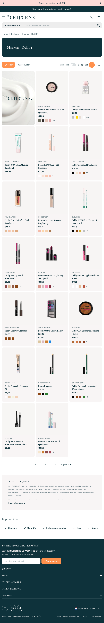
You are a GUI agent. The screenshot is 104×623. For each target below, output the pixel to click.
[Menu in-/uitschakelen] (3, 17)
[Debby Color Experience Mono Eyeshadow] (52, 87)
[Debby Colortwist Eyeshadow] (85, 142)
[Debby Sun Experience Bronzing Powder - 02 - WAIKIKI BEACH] (76, 341)
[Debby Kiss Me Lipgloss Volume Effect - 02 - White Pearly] (76, 286)
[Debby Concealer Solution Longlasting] (52, 197)
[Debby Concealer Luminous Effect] (18, 363)
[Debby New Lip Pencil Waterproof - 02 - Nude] (9, 286)
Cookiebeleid (96, 616)
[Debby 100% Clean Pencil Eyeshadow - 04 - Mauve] (50, 452)
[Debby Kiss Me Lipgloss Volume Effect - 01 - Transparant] (73, 286)
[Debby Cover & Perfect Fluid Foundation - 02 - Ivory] (9, 231)
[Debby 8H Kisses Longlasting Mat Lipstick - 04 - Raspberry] (50, 286)
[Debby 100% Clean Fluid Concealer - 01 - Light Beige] (43, 176)
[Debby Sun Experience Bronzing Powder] (85, 308)
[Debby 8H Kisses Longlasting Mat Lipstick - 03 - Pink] (46, 286)
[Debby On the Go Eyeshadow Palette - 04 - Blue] (50, 341)
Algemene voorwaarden (68, 616)
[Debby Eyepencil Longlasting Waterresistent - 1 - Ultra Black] (73, 397)
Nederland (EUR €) (87, 608)
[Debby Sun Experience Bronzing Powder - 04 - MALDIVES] (84, 341)
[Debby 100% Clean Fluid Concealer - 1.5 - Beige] (46, 176)
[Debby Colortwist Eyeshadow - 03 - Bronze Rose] (80, 172)
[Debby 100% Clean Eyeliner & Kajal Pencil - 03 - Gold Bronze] (80, 231)
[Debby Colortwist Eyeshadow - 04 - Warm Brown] (84, 172)
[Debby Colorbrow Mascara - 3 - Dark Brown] (13, 338)
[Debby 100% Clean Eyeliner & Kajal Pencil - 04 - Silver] (84, 231)
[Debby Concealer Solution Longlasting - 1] (39, 231)
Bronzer (76, 327)
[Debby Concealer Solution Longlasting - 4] (50, 231)
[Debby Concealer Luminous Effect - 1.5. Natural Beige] (13, 397)
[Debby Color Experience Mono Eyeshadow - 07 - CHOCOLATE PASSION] (43, 120)
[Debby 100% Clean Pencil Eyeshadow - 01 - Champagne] (39, 452)
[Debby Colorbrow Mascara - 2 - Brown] (9, 338)
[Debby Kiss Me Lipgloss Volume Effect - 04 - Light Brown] (84, 286)
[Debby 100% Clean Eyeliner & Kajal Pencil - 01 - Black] (73, 231)
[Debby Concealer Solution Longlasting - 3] (46, 231)
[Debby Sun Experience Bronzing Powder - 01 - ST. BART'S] (73, 341)
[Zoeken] (98, 25)
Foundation (10, 217)
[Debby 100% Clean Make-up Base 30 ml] (18, 142)
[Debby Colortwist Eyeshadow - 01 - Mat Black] (73, 172)
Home (5, 34)
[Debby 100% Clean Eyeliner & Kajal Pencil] (85, 197)
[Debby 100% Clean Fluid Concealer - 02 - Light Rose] (50, 176)
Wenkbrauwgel (12, 327)
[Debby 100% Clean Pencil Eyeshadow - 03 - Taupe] (46, 452)
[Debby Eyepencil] (52, 363)
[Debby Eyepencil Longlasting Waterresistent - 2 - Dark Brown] (76, 397)
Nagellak (76, 106)
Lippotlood (10, 272)
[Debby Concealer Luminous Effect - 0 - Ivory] (6, 397)
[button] (3, 3)
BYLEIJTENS (15, 616)
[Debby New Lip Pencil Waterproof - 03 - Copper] (13, 286)
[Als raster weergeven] (92, 65)
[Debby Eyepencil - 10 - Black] (43, 394)
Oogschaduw (44, 106)
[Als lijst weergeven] (99, 65)
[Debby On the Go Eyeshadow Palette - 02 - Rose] (43, 341)
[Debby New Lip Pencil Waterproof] (18, 253)
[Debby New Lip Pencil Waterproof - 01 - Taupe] (6, 286)
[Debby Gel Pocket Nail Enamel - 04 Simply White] (84, 117)
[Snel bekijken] (65, 76)
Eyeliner (76, 217)
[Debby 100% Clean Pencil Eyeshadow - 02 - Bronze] (43, 452)
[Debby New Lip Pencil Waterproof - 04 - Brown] (16, 286)
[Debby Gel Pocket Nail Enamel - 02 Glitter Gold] (76, 117)
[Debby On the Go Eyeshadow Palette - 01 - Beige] (39, 341)
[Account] (91, 17)
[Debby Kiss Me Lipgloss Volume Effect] (85, 253)
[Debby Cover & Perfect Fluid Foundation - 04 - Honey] (16, 231)
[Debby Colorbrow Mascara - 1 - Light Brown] (6, 338)
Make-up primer (12, 162)
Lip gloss (76, 272)
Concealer (43, 162)
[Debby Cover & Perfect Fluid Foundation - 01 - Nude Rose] (6, 231)
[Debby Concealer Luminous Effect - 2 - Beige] (16, 397)
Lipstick (41, 272)
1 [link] (35, 464)
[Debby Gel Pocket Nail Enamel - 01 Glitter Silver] (73, 117)
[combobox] (52, 25)
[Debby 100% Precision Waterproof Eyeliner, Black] (18, 419)
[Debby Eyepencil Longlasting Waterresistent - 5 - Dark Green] (84, 397)
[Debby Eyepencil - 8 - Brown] (39, 394)
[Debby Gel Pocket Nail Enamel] (85, 87)
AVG (85, 616)
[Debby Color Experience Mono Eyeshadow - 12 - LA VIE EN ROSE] (50, 120)
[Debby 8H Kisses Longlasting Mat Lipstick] (52, 253)
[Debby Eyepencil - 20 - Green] (46, 394)
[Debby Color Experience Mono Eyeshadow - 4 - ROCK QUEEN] (39, 120)
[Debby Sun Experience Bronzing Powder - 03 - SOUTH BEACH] (80, 341)
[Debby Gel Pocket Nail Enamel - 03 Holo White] (80, 117)
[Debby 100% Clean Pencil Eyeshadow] (52, 419)
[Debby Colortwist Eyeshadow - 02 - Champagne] (76, 172)
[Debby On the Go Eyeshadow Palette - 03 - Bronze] (46, 341)
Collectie (15, 34)
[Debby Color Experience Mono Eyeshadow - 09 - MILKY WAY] (46, 120)
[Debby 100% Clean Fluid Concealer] (52, 142)
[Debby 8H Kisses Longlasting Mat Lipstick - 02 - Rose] (43, 286)
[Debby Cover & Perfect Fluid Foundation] (18, 197)
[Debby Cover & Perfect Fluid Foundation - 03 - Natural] (13, 231)
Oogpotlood (44, 383)
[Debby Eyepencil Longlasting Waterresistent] (85, 363)
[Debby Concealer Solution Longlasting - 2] (43, 231)
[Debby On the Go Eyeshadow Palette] (52, 308)
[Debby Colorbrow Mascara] (18, 308)
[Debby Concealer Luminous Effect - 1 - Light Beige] (9, 397)
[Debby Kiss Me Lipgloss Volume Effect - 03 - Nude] (80, 286)
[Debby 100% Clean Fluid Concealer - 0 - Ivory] (39, 176)
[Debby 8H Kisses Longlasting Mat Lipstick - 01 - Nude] (39, 286)
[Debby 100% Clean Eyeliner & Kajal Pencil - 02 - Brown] (76, 231)
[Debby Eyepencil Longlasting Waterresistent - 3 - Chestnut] (80, 397)
